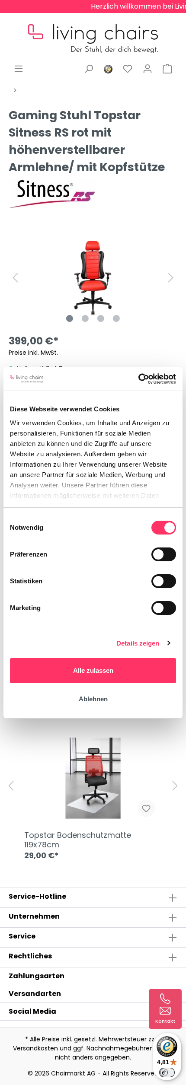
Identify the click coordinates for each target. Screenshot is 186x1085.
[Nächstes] (170, 278)
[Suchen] (89, 68)
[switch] (163, 554)
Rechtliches (30, 956)
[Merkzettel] (128, 68)
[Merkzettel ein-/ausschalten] (146, 808)
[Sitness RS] (52, 193)
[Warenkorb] (167, 68)
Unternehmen (34, 916)
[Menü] (19, 68)
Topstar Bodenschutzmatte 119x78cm (77, 840)
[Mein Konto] (147, 68)
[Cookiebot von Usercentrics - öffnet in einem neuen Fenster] (138, 379)
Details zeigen (137, 643)
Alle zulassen (93, 670)
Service (22, 936)
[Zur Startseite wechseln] (93, 32)
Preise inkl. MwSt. (33, 352)
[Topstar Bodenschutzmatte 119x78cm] (93, 781)
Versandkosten (35, 1048)
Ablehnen (93, 699)
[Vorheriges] (15, 278)
